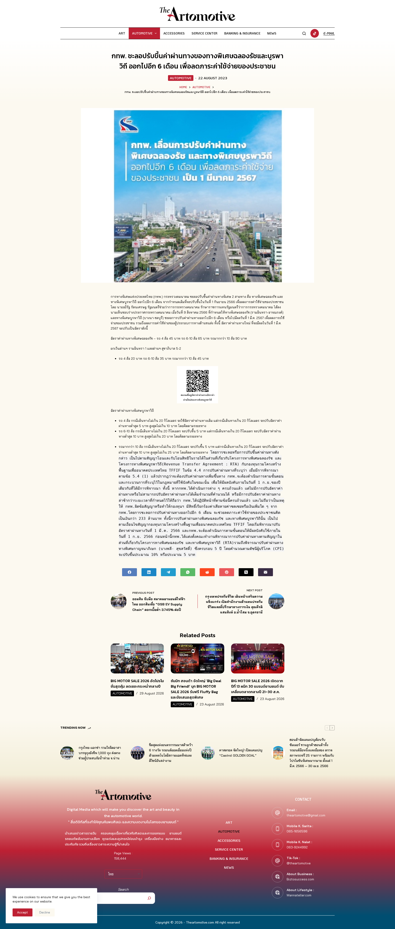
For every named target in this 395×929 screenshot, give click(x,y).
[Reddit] (207, 572)
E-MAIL (329, 33)
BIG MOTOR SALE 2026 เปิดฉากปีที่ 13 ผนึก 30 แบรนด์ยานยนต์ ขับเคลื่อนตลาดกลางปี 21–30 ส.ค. (257, 686)
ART (122, 33)
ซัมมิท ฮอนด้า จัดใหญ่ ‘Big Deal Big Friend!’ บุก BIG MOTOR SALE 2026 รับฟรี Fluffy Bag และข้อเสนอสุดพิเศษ (196, 689)
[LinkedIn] (148, 572)
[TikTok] (314, 33)
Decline (44, 912)
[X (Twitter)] (246, 572)
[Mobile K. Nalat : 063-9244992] (277, 844)
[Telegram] (168, 572)
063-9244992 (297, 847)
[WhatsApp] (187, 572)
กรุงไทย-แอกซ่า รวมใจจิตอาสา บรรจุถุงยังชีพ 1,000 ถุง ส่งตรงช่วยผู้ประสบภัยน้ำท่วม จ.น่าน (100, 753)
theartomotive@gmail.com (306, 815)
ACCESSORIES (174, 33)
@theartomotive (299, 863)
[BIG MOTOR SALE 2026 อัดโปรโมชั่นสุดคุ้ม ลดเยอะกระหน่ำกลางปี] (137, 658)
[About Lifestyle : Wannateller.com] (277, 892)
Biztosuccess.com (300, 879)
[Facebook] (129, 572)
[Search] (304, 33)
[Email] (265, 572)
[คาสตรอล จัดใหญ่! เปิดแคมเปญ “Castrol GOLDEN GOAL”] (208, 753)
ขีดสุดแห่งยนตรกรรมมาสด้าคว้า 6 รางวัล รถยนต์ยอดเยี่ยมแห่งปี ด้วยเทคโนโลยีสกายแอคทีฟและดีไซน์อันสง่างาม (171, 753)
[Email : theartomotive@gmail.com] (277, 812)
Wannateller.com (299, 895)
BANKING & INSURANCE (242, 33)
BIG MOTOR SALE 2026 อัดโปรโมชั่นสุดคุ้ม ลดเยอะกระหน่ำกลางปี (137, 683)
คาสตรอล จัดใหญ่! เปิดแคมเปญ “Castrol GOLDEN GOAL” (240, 752)
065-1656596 (297, 831)
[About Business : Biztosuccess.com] (277, 876)
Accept (22, 912)
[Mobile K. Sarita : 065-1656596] (277, 828)
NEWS (271, 33)
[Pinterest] (226, 572)
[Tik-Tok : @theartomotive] (277, 860)
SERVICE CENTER (204, 33)
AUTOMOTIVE (142, 33)
